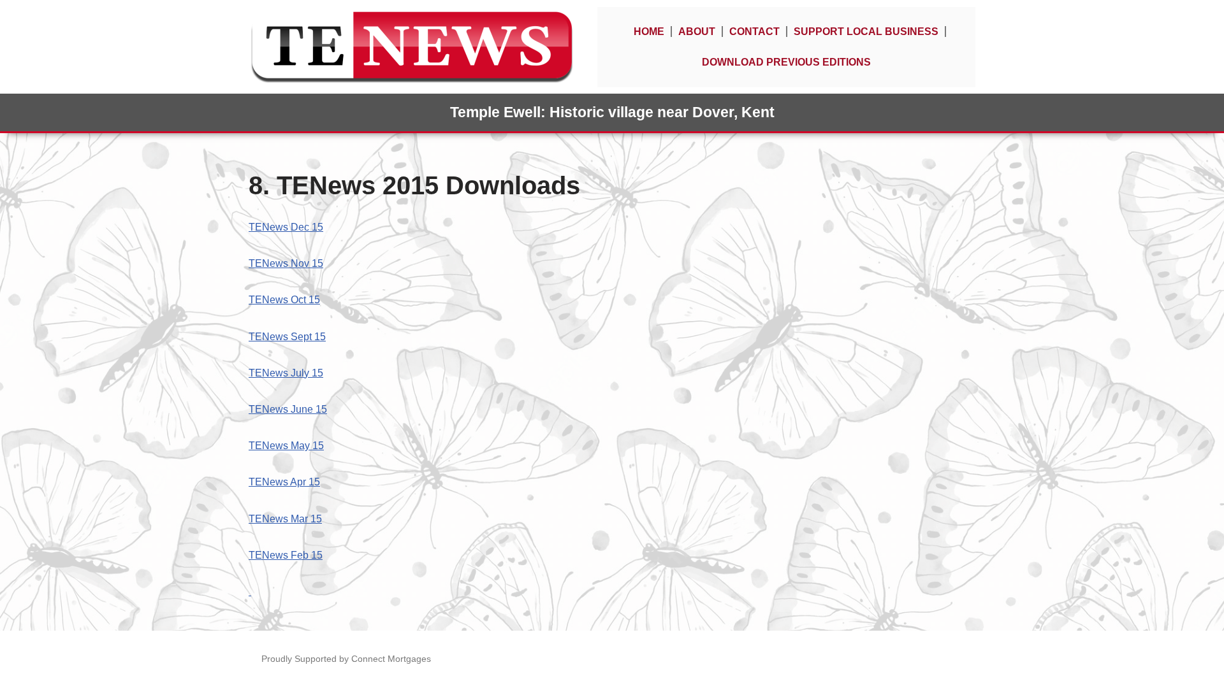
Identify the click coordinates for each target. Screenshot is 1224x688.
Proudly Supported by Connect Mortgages (346, 659)
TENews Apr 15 (284, 482)
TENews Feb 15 (286, 555)
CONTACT (754, 31)
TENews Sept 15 (287, 336)
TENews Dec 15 (286, 227)
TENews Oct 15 (284, 299)
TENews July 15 (286, 373)
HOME (649, 31)
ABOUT (696, 31)
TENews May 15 (286, 445)
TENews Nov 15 (286, 263)
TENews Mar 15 (285, 518)
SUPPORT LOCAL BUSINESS (866, 31)
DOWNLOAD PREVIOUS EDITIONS (786, 62)
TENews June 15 (288, 409)
